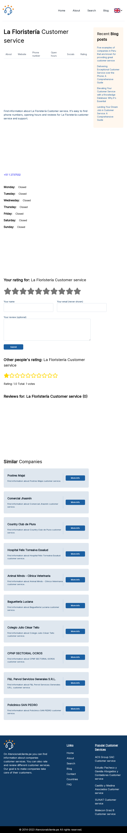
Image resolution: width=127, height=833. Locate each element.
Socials (70, 54)
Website (22, 54)
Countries (72, 779)
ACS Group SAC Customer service (105, 759)
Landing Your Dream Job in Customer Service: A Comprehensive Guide (107, 113)
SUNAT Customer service (105, 801)
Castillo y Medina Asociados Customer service (107, 789)
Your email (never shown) (70, 301)
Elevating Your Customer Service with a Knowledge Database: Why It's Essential (106, 95)
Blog (106, 10)
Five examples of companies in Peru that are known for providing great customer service (106, 54)
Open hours (54, 54)
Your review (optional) (15, 317)
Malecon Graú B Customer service (105, 812)
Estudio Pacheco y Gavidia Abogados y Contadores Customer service (108, 773)
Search (91, 10)
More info (75, 478)
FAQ (69, 784)
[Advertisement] (46, 85)
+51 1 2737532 (12, 174)
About (76, 10)
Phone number (36, 54)
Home (61, 10)
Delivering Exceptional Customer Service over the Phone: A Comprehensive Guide (108, 74)
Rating (84, 54)
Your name (9, 301)
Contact (71, 773)
